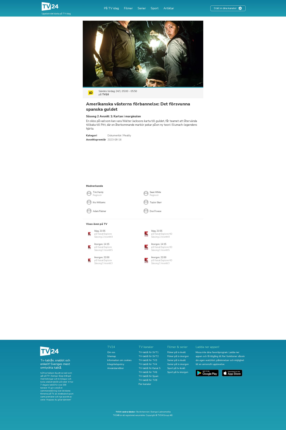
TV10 (105, 94)
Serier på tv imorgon (178, 364)
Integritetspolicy (115, 364)
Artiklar (169, 8)
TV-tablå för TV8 (148, 380)
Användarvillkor (115, 368)
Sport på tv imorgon (177, 372)
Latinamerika (165, 411)
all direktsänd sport (64, 393)
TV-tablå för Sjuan (148, 376)
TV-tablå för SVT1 (149, 352)
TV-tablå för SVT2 (149, 356)
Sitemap (111, 356)
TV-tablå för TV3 (148, 360)
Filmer (128, 8)
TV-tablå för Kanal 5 (149, 368)
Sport (155, 8)
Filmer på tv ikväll (176, 352)
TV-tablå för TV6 (148, 372)
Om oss (111, 352)
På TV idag (111, 8)
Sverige (154, 411)
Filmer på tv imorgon (178, 356)
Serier (142, 8)
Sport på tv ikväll (176, 368)
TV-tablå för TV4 (148, 364)
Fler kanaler (145, 384)
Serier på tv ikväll (176, 360)
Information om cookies (119, 360)
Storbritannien (142, 411)
